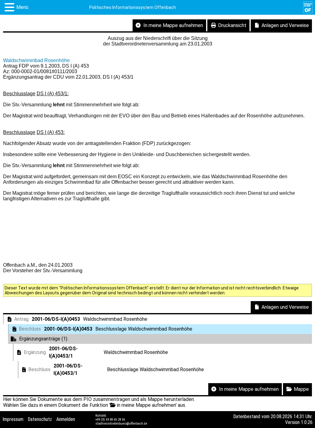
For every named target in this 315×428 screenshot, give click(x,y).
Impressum (12, 419)
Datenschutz (40, 419)
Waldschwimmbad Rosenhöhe (36, 60)
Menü (22, 7)
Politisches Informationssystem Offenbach (132, 7)
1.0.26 (307, 422)
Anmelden (65, 419)
